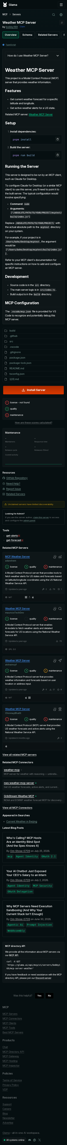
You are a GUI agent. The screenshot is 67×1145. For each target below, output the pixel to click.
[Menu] (61, 4)
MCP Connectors (12, 1018)
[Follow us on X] (39, 1140)
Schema (27, 34)
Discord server (43, 978)
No (49, 995)
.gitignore (15, 352)
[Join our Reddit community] (34, 1140)
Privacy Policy (10, 1084)
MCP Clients (9, 1023)
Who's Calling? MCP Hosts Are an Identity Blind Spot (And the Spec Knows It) (23, 841)
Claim (22, 26)
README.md (17, 368)
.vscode (14, 346)
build (12, 330)
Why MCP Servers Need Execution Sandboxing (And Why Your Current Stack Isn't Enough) (29, 910)
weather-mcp (12, 769)
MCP (4, 14)
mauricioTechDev (14, 612)
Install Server (36, 390)
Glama (6, 1132)
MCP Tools (8, 1027)
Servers (16, 14)
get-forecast (13, 540)
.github (13, 335)
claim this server (41, 517)
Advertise (7, 1122)
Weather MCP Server (41, 114)
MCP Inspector (10, 1065)
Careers (6, 1108)
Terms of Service (12, 1080)
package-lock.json (20, 362)
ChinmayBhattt (13, 713)
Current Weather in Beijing (21, 821)
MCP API (13, 955)
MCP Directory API (13, 1051)
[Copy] (57, 139)
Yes (39, 995)
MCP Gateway (10, 1056)
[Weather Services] (62, 22)
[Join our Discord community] (29, 1140)
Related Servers (48, 34)
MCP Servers (9, 1013)
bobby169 (12, 26)
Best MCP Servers (12, 1032)
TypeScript (11, 45)
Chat (5, 1047)
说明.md (14, 379)
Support (7, 1104)
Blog (5, 1113)
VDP (5, 1089)
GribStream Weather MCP (19, 796)
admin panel (29, 520)
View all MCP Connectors (17, 807)
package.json (17, 357)
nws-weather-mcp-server (19, 782)
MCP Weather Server (17, 556)
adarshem (10, 560)
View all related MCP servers (19, 754)
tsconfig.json (17, 373)
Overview (11, 34)
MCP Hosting (9, 1060)
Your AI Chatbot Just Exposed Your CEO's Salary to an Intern (26, 873)
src (11, 341)
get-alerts (12, 535)
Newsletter (8, 1118)
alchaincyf (11, 664)
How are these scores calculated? (33, 422)
